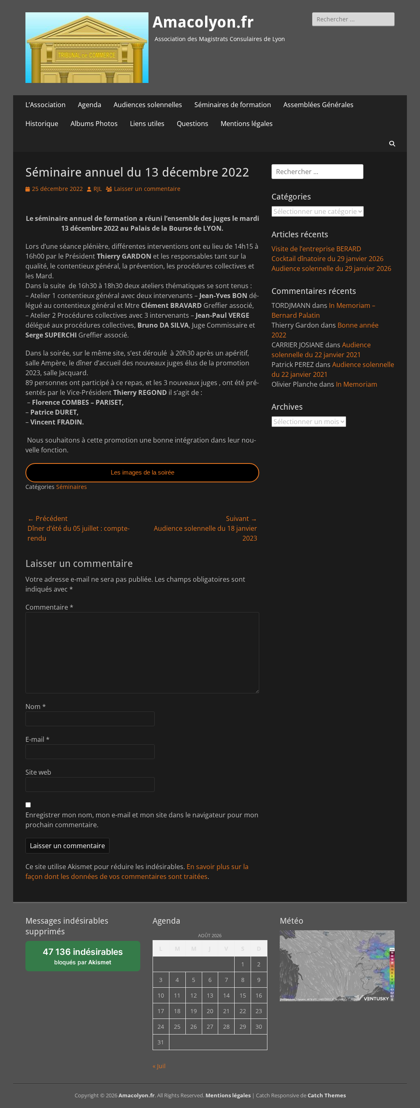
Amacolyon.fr (203, 22)
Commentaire (49, 607)
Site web (38, 772)
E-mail (37, 739)
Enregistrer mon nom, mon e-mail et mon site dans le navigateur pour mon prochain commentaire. (141, 819)
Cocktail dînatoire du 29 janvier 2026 (327, 258)
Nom (35, 706)
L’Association (45, 104)
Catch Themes (327, 1095)
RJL (98, 189)
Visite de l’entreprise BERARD (316, 248)
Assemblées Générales (318, 104)
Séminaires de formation (232, 104)
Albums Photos (94, 123)
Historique (41, 123)
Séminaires (71, 487)
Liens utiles (147, 123)
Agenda (89, 104)
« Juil (159, 1066)
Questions (192, 123)
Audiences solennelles (148, 104)
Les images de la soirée (142, 472)
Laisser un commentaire (147, 189)
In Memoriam (356, 384)
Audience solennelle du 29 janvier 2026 (331, 268)
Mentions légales (247, 123)
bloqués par (83, 956)
